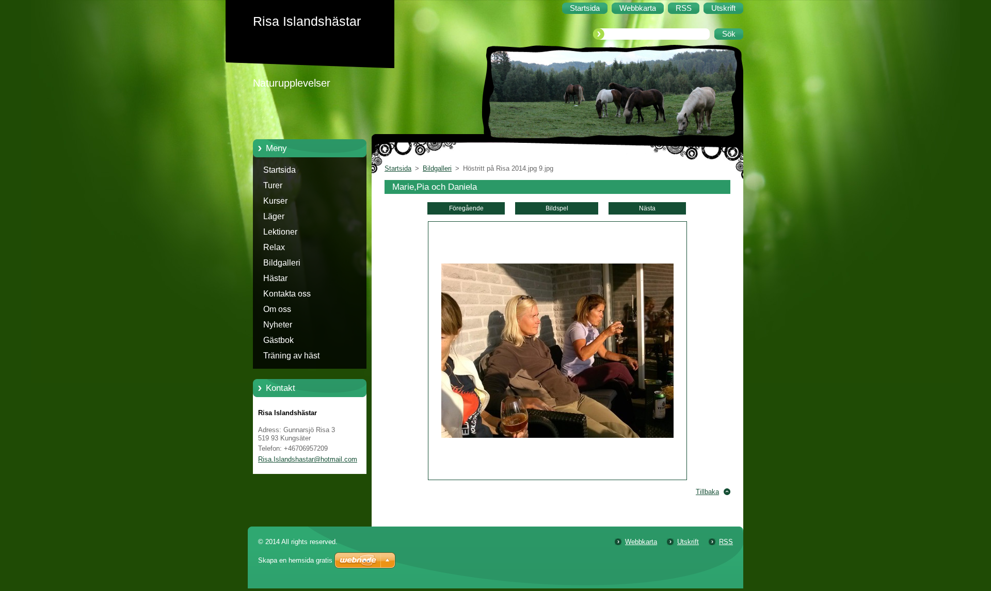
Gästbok (278, 340)
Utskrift (688, 542)
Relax (274, 247)
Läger (273, 216)
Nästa (647, 208)
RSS (726, 542)
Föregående (466, 208)
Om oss (277, 309)
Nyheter (277, 324)
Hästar (275, 278)
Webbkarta (641, 542)
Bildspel (557, 208)
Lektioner (280, 231)
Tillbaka (707, 492)
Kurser (275, 200)
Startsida (279, 170)
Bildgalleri (281, 262)
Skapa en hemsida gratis (295, 560)
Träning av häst (291, 355)
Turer (272, 185)
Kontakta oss (287, 293)
